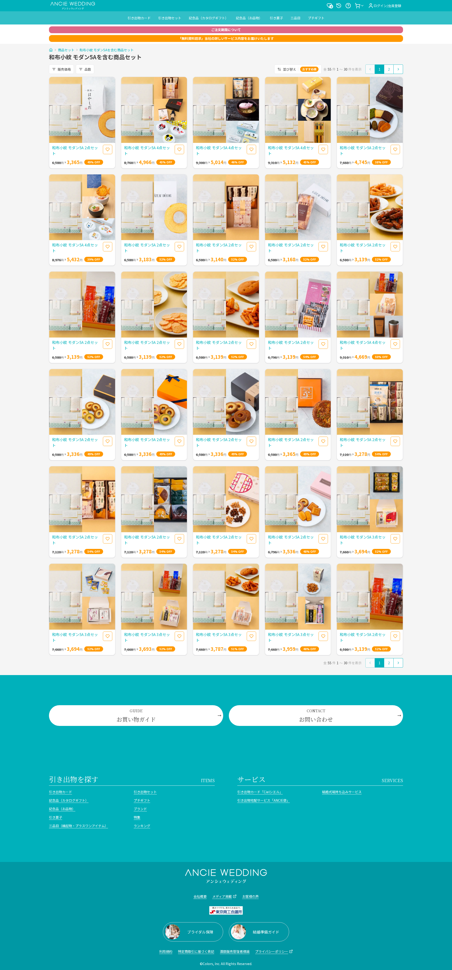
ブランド (140, 808)
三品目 (295, 18)
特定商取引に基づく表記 (196, 951)
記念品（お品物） (249, 18)
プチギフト (316, 18)
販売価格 (64, 69)
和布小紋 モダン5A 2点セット (75, 150)
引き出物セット (169, 18)
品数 (88, 69)
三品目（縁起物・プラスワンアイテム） (78, 825)
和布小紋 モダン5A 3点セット (363, 539)
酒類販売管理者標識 (235, 951)
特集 (137, 817)
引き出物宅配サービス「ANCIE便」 (263, 800)
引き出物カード (139, 18)
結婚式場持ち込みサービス (342, 791)
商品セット (66, 50)
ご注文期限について (226, 29)
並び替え (299, 69)
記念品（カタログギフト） (208, 18)
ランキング (142, 825)
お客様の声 (250, 896)
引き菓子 (276, 18)
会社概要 (200, 896)
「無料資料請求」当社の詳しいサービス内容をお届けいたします (226, 38)
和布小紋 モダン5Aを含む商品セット (107, 50)
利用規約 (165, 951)
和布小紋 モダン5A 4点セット (147, 150)
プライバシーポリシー (271, 951)
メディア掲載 (222, 896)
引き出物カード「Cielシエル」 (260, 791)
